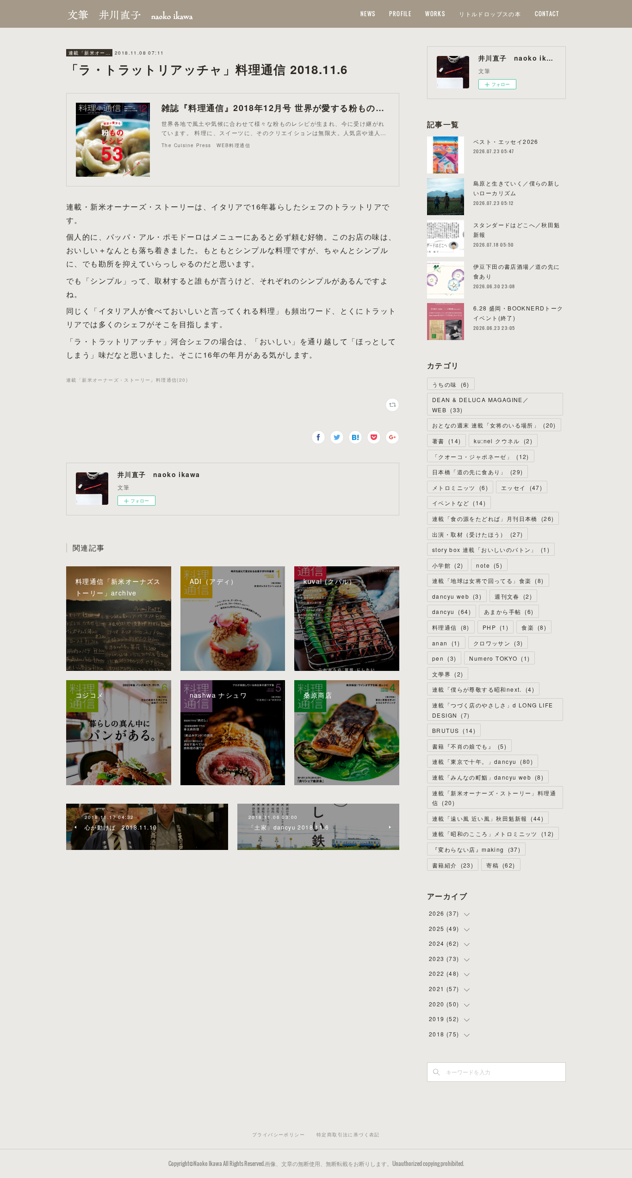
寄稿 (500, 865)
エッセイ (521, 487)
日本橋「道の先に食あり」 (477, 472)
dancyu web (457, 596)
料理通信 (451, 627)
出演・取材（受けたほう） (477, 534)
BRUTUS (454, 730)
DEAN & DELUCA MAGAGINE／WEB (480, 405)
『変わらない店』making (476, 849)
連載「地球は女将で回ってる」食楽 (488, 580)
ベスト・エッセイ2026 (506, 141)
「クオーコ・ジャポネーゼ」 (480, 456)
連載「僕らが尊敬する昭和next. (483, 689)
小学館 (447, 565)
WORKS (435, 14)
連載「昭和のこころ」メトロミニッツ (493, 833)
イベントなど (459, 503)
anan (446, 643)
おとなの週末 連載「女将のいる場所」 (494, 425)
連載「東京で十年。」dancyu (482, 761)
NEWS (368, 14)
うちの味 (451, 384)
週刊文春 (513, 596)
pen (444, 658)
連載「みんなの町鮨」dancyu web (488, 777)
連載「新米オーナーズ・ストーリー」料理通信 (89, 53)
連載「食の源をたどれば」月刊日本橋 (493, 518)
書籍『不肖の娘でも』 (469, 746)
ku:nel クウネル (503, 441)
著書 (446, 441)
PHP (495, 627)
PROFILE (400, 14)
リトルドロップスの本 (490, 14)
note (489, 565)
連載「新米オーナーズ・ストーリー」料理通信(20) (127, 380)
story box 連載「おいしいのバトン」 (491, 549)
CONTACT (547, 14)
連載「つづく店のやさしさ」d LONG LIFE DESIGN (492, 710)
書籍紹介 (452, 865)
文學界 (447, 674)
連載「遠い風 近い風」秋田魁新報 (488, 818)
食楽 (533, 627)
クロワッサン (498, 643)
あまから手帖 (509, 611)
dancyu (451, 611)
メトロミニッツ (460, 487)
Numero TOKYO (499, 658)
